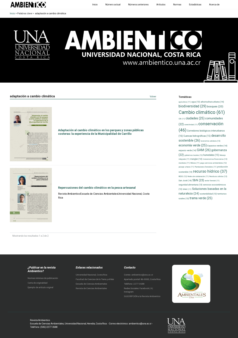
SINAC (187, 189)
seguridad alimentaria (190, 184)
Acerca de (214, 4)
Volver (153, 96)
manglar (196, 159)
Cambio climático (202, 112)
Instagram (129, 292)
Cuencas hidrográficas (197, 136)
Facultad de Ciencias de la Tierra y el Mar (95, 279)
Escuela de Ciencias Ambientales (91, 284)
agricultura (185, 102)
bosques (215, 106)
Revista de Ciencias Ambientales (91, 288)
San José (185, 180)
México (195, 163)
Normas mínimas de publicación (43, 278)
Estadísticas (195, 4)
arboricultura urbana (212, 102)
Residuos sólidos (218, 176)
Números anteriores (138, 4)
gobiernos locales (193, 155)
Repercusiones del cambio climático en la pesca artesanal (97, 187)
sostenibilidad (208, 194)
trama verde (201, 198)
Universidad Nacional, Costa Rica (91, 275)
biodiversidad (192, 106)
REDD (183, 176)
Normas (177, 4)
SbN (198, 180)
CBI (182, 119)
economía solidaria (210, 141)
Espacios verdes (217, 145)
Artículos (160, 4)
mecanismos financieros (215, 159)
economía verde (193, 145)
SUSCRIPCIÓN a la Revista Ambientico (142, 296)
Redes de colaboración (198, 176)
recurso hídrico (210, 171)
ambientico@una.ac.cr (142, 275)
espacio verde (187, 150)
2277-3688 (138, 284)
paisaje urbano (186, 167)
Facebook (145, 288)
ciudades (195, 118)
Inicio (95, 4)
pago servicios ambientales (213, 163)
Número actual (112, 4)
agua (195, 102)
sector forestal (212, 181)
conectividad (191, 125)
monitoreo (184, 163)
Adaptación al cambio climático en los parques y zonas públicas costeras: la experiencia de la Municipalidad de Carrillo (101, 131)
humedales (211, 155)
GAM (204, 150)
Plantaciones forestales (206, 167)
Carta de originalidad (37, 283)
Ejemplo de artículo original (40, 287)
